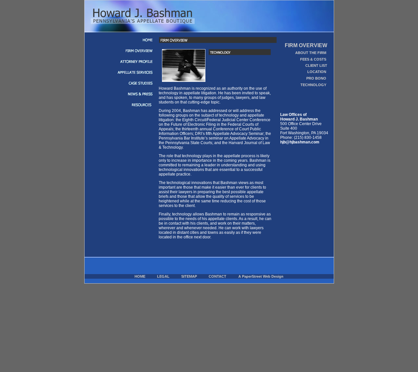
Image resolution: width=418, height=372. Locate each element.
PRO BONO (316, 78)
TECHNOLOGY (313, 85)
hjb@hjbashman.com (299, 142)
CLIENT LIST (316, 65)
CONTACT (217, 276)
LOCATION (316, 72)
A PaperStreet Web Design (260, 276)
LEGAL (163, 276)
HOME (140, 276)
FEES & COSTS (313, 59)
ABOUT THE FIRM (310, 53)
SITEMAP (189, 276)
